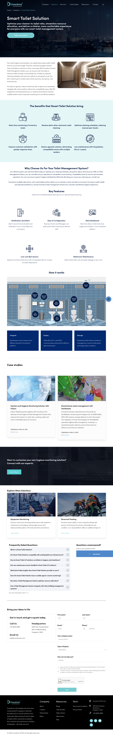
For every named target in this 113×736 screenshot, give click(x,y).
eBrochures (60, 716)
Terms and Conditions (80, 706)
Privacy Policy (77, 709)
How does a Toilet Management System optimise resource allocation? (34, 581)
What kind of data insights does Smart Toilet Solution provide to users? (34, 570)
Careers (42, 709)
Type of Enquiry (63, 646)
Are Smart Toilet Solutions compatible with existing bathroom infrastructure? (36, 555)
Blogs (58, 706)
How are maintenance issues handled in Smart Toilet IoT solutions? (33, 565)
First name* (61, 615)
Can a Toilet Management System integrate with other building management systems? (37, 587)
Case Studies (60, 709)
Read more (14, 432)
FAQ (57, 719)
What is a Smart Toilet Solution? (21, 550)
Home (9, 10)
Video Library (60, 713)
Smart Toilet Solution (28, 10)
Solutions (16, 10)
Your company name (64, 636)
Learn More (15, 533)
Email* (59, 625)
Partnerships (44, 713)
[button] (108, 299)
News (41, 716)
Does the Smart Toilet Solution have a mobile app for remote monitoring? (35, 575)
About (42, 706)
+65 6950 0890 (98, 713)
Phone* (84, 625)
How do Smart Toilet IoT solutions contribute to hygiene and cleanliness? (35, 560)
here (26, 593)
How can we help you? (65, 657)
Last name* (86, 615)
